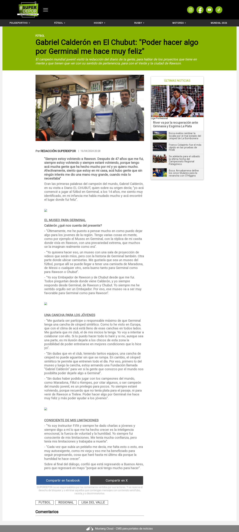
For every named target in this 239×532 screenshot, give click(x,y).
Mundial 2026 (219, 23)
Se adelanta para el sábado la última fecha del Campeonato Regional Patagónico (184, 160)
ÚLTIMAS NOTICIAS (177, 80)
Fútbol (40, 35)
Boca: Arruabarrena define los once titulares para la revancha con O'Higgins (184, 173)
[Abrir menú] (45, 9)
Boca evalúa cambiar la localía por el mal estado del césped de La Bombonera (185, 136)
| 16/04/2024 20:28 (89, 151)
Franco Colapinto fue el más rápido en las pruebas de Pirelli (185, 147)
